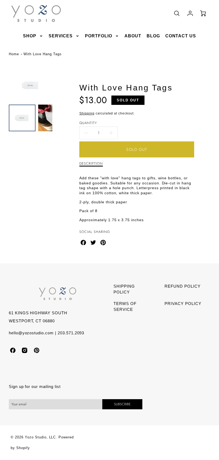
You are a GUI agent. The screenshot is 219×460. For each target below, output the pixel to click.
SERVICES (61, 36)
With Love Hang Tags (42, 54)
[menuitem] (33, 36)
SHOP (29, 36)
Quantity (88, 123)
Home (14, 54)
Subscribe (122, 404)
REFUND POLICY (182, 286)
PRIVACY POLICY (183, 303)
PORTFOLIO (98, 36)
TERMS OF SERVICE (125, 306)
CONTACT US (180, 36)
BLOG (153, 36)
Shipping (87, 113)
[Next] (56, 85)
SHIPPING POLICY (124, 289)
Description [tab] (91, 163)
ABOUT (132, 36)
